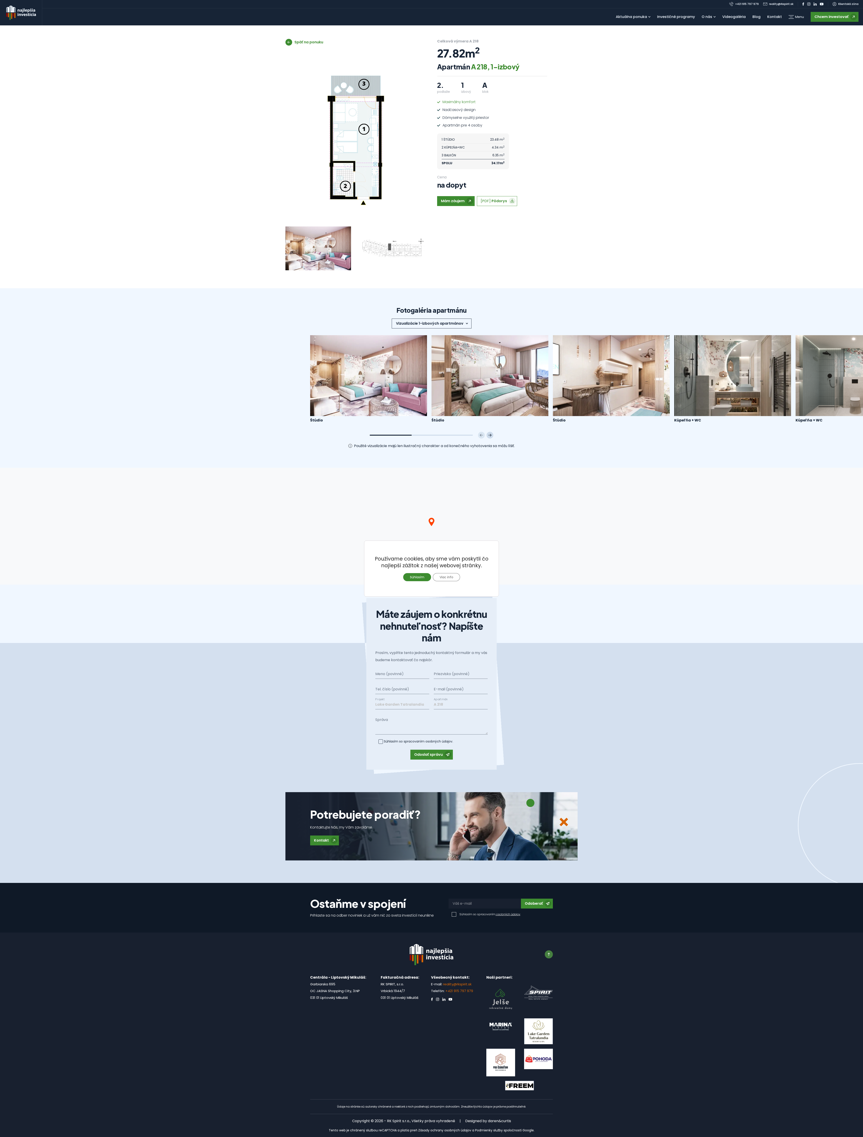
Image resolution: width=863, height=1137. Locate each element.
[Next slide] (490, 435)
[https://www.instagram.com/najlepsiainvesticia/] (808, 4)
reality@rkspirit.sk (457, 984)
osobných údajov (438, 741)
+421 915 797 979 (459, 991)
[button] (796, 17)
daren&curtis (499, 1121)
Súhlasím (417, 577)
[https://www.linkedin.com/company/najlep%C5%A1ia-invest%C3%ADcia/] (815, 4)
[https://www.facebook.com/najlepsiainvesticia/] (803, 4)
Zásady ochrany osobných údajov (444, 1130)
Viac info (446, 577)
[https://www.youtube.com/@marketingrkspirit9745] (821, 4)
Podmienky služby (489, 1130)
